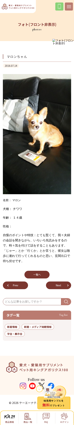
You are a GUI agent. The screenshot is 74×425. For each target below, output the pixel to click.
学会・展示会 (14, 334)
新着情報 (12, 327)
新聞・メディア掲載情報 (38, 327)
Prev (15, 285)
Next (58, 285)
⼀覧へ (37, 274)
